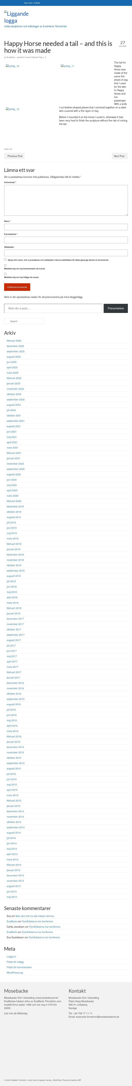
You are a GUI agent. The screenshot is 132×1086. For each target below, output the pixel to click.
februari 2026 (14, 340)
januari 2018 (13, 613)
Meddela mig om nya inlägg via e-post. (21, 277)
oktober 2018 (14, 565)
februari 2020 (14, 501)
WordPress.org (15, 972)
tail (11, 149)
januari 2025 (13, 383)
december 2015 (15, 747)
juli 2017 (11, 645)
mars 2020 (12, 495)
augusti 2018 (14, 576)
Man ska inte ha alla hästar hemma (35, 916)
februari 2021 (14, 453)
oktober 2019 (14, 511)
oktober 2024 (14, 394)
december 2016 (15, 683)
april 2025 (12, 367)
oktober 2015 (14, 757)
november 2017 (15, 624)
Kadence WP (76, 1080)
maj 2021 (12, 437)
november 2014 (15, 816)
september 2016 (16, 699)
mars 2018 (12, 602)
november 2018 (15, 560)
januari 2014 (13, 870)
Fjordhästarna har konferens (37, 921)
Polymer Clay (36, 57)
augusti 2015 (14, 768)
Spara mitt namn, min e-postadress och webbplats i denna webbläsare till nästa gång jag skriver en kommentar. (58, 260)
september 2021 (16, 420)
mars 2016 (12, 731)
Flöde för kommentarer (19, 967)
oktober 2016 (14, 693)
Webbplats (9, 247)
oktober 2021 (14, 415)
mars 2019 (12, 538)
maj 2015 (12, 784)
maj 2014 (12, 848)
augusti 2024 (14, 404)
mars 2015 (12, 795)
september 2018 (16, 570)
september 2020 (16, 469)
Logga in (11, 956)
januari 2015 (13, 806)
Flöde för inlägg (15, 962)
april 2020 (12, 490)
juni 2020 (12, 479)
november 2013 (15, 880)
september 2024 (16, 399)
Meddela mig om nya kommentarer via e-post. (24, 268)
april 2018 (12, 597)
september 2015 (16, 763)
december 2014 (15, 811)
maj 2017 (12, 656)
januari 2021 (13, 458)
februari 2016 (14, 736)
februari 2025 (14, 378)
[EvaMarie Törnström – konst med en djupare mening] (66, 17)
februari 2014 (14, 864)
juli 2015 (11, 773)
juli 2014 (11, 838)
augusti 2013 (14, 886)
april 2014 (12, 854)
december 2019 (15, 506)
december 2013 (15, 875)
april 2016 (12, 725)
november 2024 (15, 388)
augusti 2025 (14, 356)
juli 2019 (11, 522)
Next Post (119, 156)
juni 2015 (12, 779)
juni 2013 (12, 891)
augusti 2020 (14, 474)
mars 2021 (12, 447)
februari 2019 (14, 544)
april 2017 (12, 661)
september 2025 (16, 351)
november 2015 (15, 752)
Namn (7, 221)
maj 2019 (12, 533)
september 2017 (16, 634)
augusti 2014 (14, 832)
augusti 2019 (14, 517)
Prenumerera (116, 308)
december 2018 (15, 554)
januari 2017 (13, 677)
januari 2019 (13, 549)
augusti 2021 (14, 426)
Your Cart (32, 3)
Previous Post (15, 156)
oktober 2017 (14, 629)
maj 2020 (12, 485)
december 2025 (15, 346)
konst (28, 57)
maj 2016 (12, 720)
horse (6, 149)
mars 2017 (12, 667)
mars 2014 (12, 859)
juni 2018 (12, 586)
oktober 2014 (14, 822)
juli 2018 (11, 581)
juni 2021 (12, 431)
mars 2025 (12, 372)
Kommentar (10, 182)
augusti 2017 (14, 640)
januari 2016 (13, 741)
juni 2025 (12, 362)
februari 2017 (14, 672)
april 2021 (12, 442)
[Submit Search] (6, 321)
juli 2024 (11, 410)
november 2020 (15, 463)
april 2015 (12, 790)
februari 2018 (14, 608)
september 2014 (16, 827)
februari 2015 (14, 800)
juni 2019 (12, 527)
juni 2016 (12, 715)
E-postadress (10, 234)
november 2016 (15, 688)
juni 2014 (12, 843)
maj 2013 (12, 896)
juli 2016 (11, 709)
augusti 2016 (14, 704)
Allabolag (22, 1013)
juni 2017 (12, 650)
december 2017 (15, 618)
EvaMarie (11, 57)
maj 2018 (12, 592)
